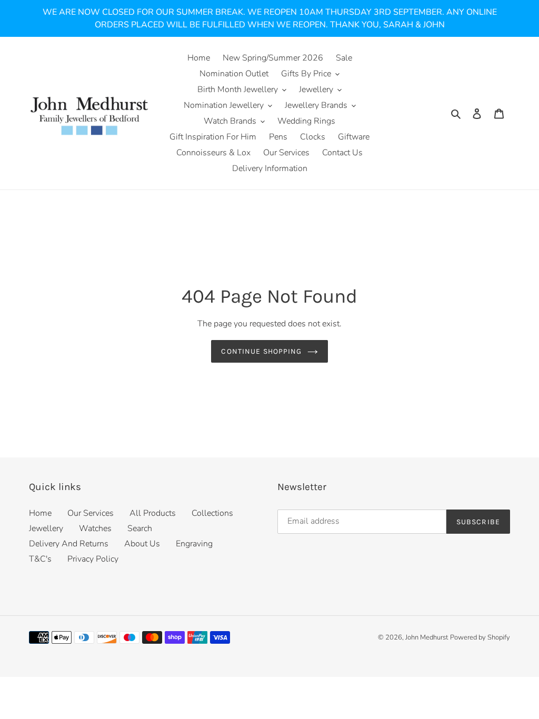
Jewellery (46, 528)
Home (40, 513)
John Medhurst (426, 637)
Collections (212, 513)
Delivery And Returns (68, 544)
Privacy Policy (92, 559)
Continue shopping (261, 351)
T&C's (40, 559)
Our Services (90, 513)
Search (139, 528)
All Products (152, 513)
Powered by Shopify (480, 637)
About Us (142, 544)
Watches (95, 528)
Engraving (194, 544)
